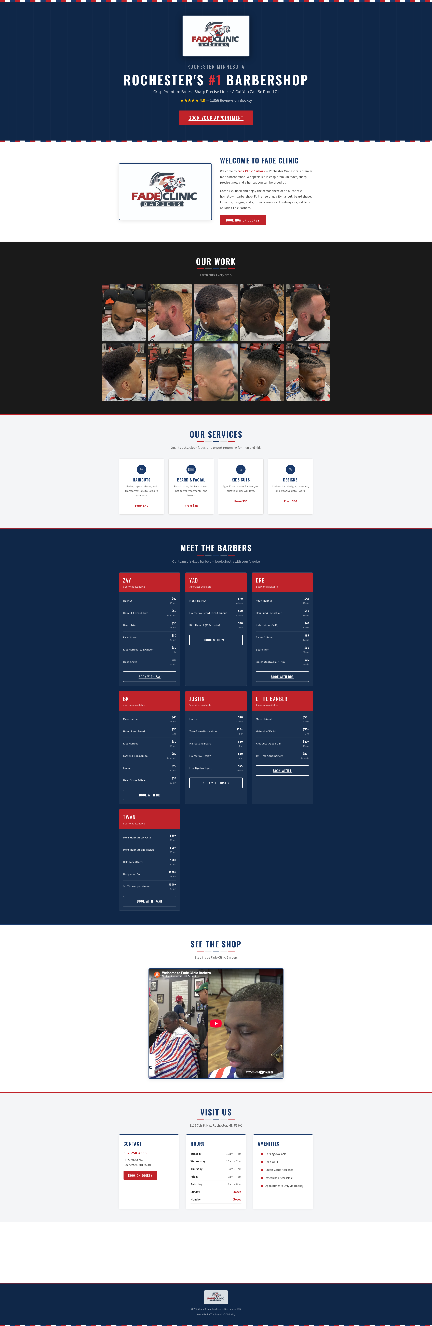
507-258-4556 (135, 1153)
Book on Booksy (140, 1175)
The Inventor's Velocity (222, 1314)
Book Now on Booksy (243, 220)
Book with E (282, 770)
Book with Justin (215, 782)
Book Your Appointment (216, 117)
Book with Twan (149, 901)
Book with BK (149, 795)
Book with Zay (150, 676)
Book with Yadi (216, 640)
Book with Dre (282, 676)
